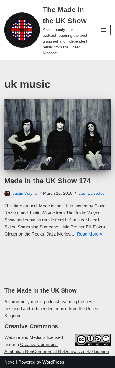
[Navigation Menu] (104, 30)
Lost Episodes (91, 193)
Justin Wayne (24, 193)
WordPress (53, 361)
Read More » (89, 233)
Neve (9, 361)
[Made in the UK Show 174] (57, 134)
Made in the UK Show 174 (47, 181)
